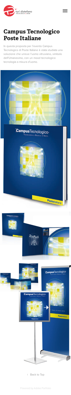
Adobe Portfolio (42, 388)
